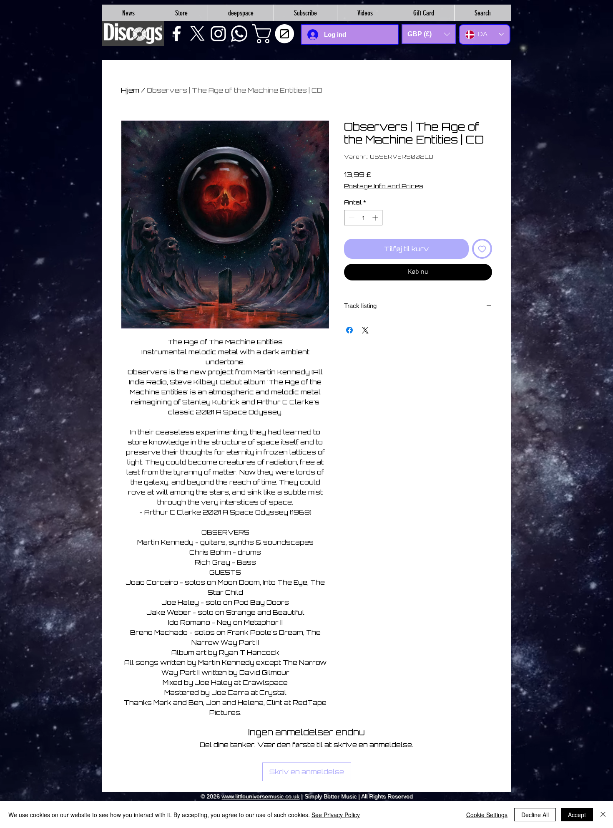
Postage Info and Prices (383, 185)
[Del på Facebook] (349, 330)
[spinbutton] (363, 217)
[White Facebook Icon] (176, 33)
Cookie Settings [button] (486, 814)
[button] (275, 33)
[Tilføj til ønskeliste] (482, 249)
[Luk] (603, 814)
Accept (577, 814)
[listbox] (429, 34)
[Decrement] (350, 217)
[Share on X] (365, 330)
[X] (197, 33)
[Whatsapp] (239, 33)
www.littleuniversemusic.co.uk (260, 796)
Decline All (535, 814)
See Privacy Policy (336, 814)
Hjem (130, 90)
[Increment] (376, 217)
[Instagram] (218, 33)
